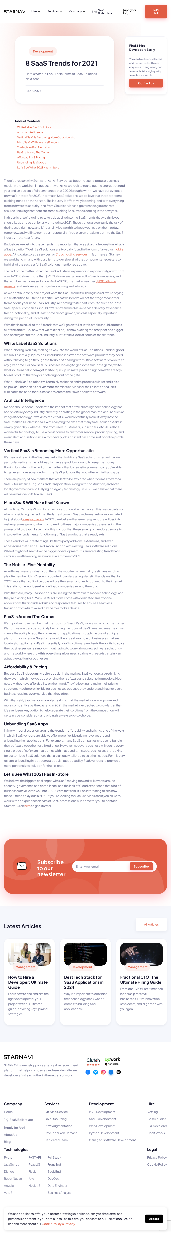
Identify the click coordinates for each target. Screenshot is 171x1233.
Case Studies (156, 1119)
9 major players (33, 519)
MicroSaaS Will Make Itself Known (38, 142)
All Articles (151, 924)
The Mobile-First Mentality (33, 147)
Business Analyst (59, 1192)
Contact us (146, 83)
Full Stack (54, 1157)
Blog (7, 1141)
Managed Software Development (112, 1140)
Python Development (104, 1133)
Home (8, 1112)
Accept (154, 1218)
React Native (13, 1178)
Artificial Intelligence (30, 132)
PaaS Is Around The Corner (33, 152)
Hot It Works (156, 1133)
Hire (151, 1103)
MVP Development (102, 1112)
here (27, 806)
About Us (10, 1134)
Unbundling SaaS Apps (31, 162)
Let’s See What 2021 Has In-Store (38, 167)
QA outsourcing (55, 1119)
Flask (32, 1171)
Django (9, 1171)
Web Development (102, 1126)
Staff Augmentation (58, 1126)
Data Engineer (57, 1185)
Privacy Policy (157, 1157)
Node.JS (35, 1185)
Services (51, 1103)
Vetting (152, 1112)
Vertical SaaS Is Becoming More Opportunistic (46, 137)
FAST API (35, 1157)
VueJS (8, 1192)
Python (9, 1157)
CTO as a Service (56, 1112)
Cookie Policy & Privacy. (59, 1224)
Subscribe (141, 866)
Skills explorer (157, 1126)
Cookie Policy (157, 1164)
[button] (36, 11)
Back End (54, 1171)
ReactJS (34, 1164)
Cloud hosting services (71, 254)
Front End (54, 1164)
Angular (9, 1185)
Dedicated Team (56, 1140)
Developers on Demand (60, 1133)
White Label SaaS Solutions (34, 127)
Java (32, 1178)
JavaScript (11, 1164)
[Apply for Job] (129, 11)
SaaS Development (102, 1119)
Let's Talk (156, 11)
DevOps (53, 1178)
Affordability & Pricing (31, 157)
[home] (15, 11)
